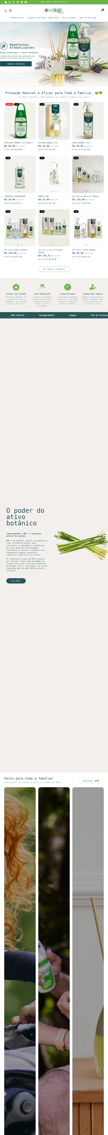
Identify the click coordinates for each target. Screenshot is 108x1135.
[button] (5, 10)
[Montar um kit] (10, 10)
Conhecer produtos (16, 64)
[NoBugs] (54, 10)
